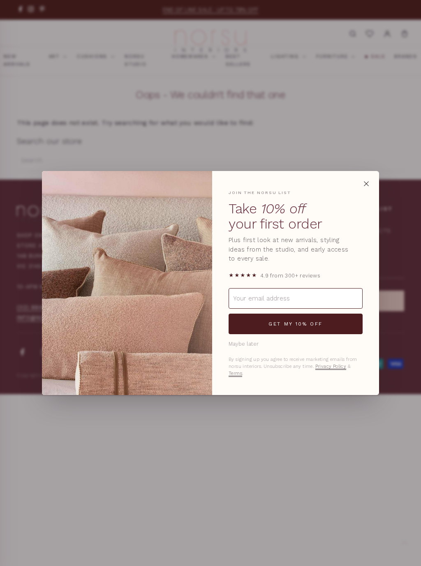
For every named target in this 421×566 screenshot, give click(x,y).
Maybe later (244, 344)
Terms (235, 373)
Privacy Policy (331, 366)
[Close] (366, 183)
